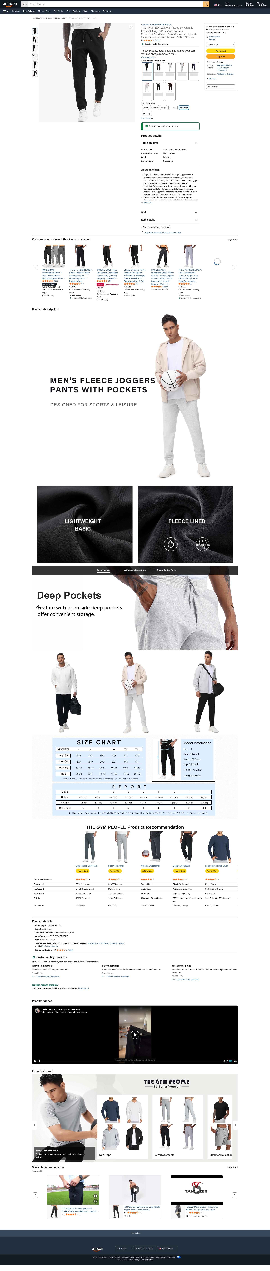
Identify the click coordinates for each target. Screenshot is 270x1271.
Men (57, 18)
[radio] (35, 31)
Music (85, 11)
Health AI (16, 11)
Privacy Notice (114, 1257)
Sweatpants (91, 18)
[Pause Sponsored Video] (95, 1196)
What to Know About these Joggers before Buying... (64, 1012)
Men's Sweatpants (49, 946)
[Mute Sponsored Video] (95, 1201)
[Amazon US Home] (97, 1250)
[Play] (34, 1061)
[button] (6, 11)
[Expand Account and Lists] (241, 5)
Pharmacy (95, 11)
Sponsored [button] (36, 1171)
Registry (76, 11)
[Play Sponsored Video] (135, 1190)
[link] (53, 274)
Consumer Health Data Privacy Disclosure (138, 1257)
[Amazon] (10, 4)
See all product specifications (156, 227)
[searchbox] (115, 4)
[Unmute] (235, 1061)
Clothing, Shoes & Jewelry (43, 18)
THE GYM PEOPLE (224, 66)
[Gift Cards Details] (64, 11)
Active (71, 18)
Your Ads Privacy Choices (166, 1257)
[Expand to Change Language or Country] (221, 5)
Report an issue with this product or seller (163, 232)
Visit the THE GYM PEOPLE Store (156, 25)
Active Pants (80, 18)
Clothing (64, 18)
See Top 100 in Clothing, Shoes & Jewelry (105, 943)
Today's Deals (29, 11)
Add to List (212, 87)
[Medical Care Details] (51, 11)
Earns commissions (72, 1009)
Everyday (107, 11)
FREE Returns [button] (148, 57)
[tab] (103, 570)
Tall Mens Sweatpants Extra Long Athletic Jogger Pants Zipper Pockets (142, 1208)
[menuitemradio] (230, 1061)
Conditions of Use (100, 1257)
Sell (68, 11)
